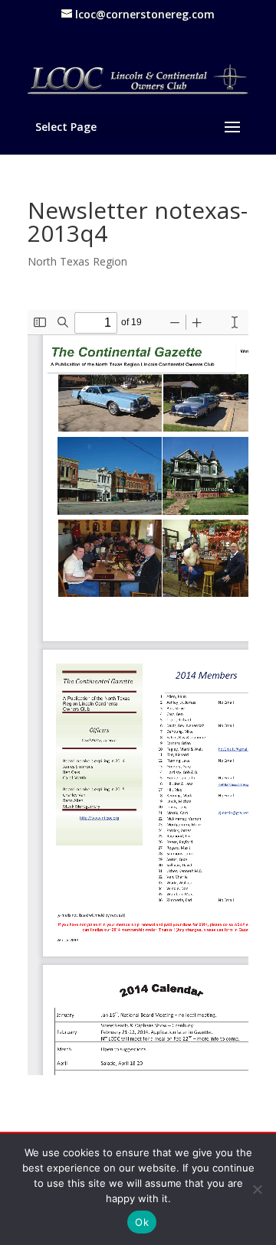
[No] (256, 1189)
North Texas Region (77, 261)
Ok (142, 1222)
